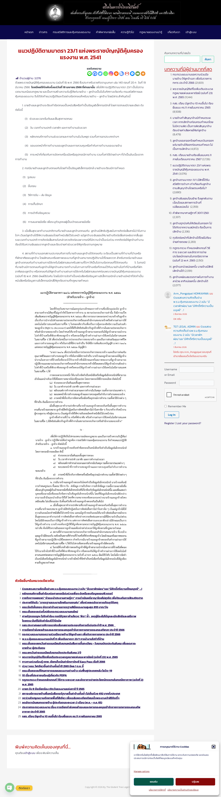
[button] (213, 746)
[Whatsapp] (105, 73)
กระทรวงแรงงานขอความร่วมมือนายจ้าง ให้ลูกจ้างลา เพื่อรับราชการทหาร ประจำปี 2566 (71, 634)
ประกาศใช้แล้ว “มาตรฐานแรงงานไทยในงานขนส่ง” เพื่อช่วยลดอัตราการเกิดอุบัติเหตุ (70, 602)
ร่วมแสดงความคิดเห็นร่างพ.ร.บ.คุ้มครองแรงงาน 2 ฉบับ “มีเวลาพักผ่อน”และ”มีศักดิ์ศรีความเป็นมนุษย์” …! (82, 589)
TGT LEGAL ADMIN (184, 326)
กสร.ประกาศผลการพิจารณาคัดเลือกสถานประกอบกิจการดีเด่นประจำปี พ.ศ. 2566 (69, 625)
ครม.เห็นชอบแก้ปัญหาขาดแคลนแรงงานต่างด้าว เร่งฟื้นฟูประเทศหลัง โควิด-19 (67, 671)
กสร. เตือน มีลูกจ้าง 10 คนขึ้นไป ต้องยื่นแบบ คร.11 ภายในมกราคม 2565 (62, 716)
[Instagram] (111, 73)
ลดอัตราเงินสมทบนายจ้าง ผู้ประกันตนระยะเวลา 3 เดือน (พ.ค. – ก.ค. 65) (62, 702)
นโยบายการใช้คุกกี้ (157, 789)
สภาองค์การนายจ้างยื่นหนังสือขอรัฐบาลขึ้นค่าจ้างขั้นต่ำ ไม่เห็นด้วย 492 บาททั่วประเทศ (71, 693)
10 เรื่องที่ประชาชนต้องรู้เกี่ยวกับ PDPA (44, 675)
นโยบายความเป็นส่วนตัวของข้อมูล (183, 789)
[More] (143, 73)
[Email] (137, 73)
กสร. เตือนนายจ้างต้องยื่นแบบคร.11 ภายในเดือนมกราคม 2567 (192, 157)
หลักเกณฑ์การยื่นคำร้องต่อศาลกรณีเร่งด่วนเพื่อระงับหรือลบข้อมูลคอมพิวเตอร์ (67, 593)
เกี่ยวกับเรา (174, 32)
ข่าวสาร (43, 32)
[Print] (116, 73)
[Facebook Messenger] (132, 73)
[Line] (89, 73)
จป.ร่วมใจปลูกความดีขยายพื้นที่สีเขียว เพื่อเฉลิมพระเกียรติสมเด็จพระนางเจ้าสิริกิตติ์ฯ (70, 698)
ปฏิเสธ (195, 782)
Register (169, 423)
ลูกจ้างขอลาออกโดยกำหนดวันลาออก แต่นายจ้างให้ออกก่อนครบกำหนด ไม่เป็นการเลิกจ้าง (193, 144)
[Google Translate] (121, 73)
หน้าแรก (29, 32)
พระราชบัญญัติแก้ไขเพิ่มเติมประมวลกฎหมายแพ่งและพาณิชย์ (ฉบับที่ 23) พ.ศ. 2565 (70, 657)
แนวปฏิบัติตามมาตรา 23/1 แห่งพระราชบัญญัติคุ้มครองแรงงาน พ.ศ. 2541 (192, 169)
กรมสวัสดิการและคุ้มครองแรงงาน (71, 32)
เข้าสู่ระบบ (191, 32)
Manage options (142, 771)
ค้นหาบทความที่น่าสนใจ (177, 53)
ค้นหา (208, 59)
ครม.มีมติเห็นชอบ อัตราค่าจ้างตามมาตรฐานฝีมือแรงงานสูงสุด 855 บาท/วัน (65, 607)
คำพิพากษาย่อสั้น (105, 32)
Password (170, 383)
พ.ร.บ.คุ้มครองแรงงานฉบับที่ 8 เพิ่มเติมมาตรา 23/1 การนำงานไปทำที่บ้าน (63, 639)
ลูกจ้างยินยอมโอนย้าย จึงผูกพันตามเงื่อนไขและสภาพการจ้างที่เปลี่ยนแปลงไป (193, 202)
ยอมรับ (154, 782)
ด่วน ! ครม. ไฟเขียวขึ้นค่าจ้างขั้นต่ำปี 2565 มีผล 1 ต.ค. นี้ (53, 666)
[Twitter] (100, 73)
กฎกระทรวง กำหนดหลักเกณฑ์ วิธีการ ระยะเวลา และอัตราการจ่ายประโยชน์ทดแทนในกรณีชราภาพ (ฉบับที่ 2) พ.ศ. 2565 (191, 254)
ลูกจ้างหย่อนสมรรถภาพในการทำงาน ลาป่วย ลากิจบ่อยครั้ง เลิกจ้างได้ (193, 279)
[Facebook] (95, 73)
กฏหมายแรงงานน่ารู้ (151, 32)
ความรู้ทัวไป (127, 32)
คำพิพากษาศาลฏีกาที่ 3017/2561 (191, 213)
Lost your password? (188, 423)
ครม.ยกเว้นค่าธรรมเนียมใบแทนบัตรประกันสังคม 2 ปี (51, 652)
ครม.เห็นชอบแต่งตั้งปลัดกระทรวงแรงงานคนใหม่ (50, 611)
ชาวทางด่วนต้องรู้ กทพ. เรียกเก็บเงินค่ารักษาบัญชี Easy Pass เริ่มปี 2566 (63, 662)
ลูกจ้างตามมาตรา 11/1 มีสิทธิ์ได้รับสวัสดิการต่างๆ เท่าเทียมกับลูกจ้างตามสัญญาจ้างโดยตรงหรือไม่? (192, 184)
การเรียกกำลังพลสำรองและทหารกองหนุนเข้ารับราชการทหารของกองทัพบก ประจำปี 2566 (73, 630)
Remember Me (177, 406)
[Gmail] (127, 73)
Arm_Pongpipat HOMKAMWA (191, 293)
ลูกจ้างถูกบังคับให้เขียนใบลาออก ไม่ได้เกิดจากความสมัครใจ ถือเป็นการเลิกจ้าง (192, 227)
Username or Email (170, 372)
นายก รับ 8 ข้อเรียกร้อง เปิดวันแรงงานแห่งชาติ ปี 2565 (53, 689)
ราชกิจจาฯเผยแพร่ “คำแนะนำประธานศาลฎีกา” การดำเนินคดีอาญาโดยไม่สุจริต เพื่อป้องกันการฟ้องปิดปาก (82, 598)
